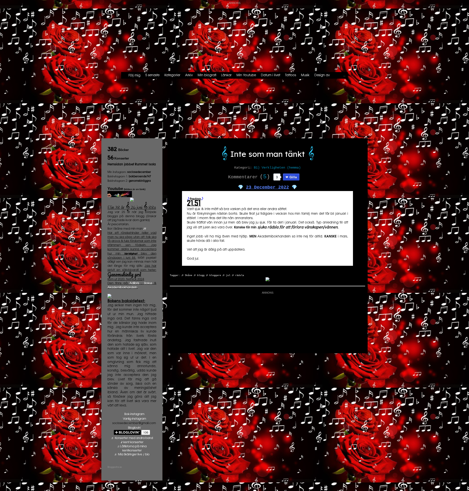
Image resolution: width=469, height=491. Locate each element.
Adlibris (134, 283)
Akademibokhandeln (122, 287)
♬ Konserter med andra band (132, 438)
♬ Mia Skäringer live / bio (131, 454)
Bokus (148, 283)
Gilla (293, 177)
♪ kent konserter (132, 442)
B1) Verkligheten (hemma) (277, 168)
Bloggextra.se (114, 467)
